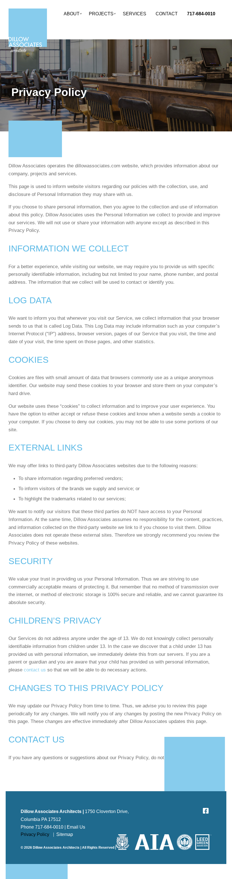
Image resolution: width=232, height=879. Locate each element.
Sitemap (64, 834)
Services (134, 13)
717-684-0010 (201, 13)
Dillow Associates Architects (27, 30)
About (72, 13)
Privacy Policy (35, 834)
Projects (101, 13)
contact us (35, 670)
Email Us (76, 827)
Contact (167, 13)
